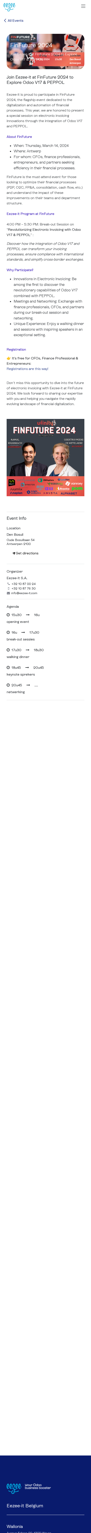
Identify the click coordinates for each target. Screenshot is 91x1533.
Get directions (27, 553)
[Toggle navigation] (83, 6)
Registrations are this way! (28, 369)
